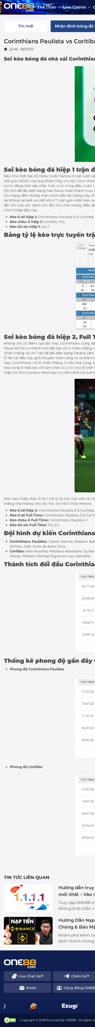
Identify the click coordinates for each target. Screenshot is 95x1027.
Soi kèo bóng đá (25, 59)
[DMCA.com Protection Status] (10, 1020)
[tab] (26, 26)
